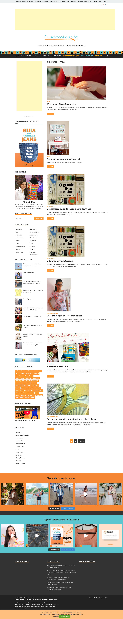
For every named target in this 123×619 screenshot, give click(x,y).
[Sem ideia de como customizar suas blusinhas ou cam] (86, 535)
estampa (33, 383)
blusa (35, 371)
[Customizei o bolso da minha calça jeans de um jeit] (37, 535)
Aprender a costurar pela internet (63, 159)
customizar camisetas (32, 380)
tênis (16, 397)
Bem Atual (18, 1)
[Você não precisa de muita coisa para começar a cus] (110, 535)
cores (22, 380)
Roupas (17, 249)
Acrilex (17, 371)
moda (16, 390)
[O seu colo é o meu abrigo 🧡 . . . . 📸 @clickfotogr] (37, 494)
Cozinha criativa (34, 232)
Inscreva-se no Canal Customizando (26, 420)
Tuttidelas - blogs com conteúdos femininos (40, 602)
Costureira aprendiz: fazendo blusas (64, 315)
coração (17, 380)
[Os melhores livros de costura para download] (77, 190)
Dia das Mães (45, 1)
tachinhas (23, 395)
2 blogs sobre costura (57, 366)
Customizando (26, 56)
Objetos (32, 246)
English (17, 240)
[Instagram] (106, 5)
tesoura (30, 395)
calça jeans (29, 373)
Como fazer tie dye (28, 272)
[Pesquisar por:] (29, 218)
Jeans (17, 243)
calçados (22, 373)
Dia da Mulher (38, 1)
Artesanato (57, 56)
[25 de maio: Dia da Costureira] (77, 83)
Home (17, 56)
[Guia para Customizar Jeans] (29, 166)
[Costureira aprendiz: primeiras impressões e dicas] (77, 400)
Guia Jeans (98, 56)
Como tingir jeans (28, 299)
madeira (38, 388)
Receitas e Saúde (102, 1)
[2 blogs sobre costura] (77, 348)
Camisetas (18, 375)
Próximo (81, 441)
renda (28, 392)
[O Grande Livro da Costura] (77, 242)
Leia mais (50, 113)
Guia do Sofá (73, 1)
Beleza (17, 232)
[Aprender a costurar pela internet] (77, 138)
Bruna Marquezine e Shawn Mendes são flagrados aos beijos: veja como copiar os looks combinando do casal (61, 572)
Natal (32, 390)
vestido (27, 397)
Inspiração (33, 240)
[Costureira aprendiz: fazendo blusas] (77, 295)
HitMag (106, 597)
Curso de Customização (71, 56)
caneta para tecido (28, 375)
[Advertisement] (65, 19)
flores (29, 385)
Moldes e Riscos (20, 246)
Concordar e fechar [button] (64, 616)
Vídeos (32, 397)
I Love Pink (80, 1)
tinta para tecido (38, 395)
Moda (36, 56)
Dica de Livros (50, 206)
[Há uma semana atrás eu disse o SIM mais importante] (110, 494)
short (36, 392)
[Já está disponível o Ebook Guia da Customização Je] (61, 535)
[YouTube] (103, 5)
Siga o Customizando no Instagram (62, 519)
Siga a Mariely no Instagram (61, 478)
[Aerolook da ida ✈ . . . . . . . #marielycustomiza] (61, 494)
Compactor (36, 378)
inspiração (35, 385)
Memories (95, 1)
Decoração (45, 56)
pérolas (23, 392)
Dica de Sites (50, 363)
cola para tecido (19, 378)
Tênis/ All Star (19, 252)
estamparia (18, 385)
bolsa (39, 371)
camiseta (36, 373)
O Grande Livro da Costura (60, 261)
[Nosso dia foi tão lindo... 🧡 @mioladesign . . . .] (12, 494)
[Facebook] (99, 5)
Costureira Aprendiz (52, 313)
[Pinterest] (101, 5)
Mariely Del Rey (87, 1)
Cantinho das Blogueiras (27, 1)
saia (33, 392)
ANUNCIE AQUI (29, 116)
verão (21, 397)
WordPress (99, 597)
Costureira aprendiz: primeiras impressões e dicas (71, 419)
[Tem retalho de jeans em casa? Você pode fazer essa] (12, 535)
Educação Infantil (53, 1)
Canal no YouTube (87, 56)
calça (16, 373)
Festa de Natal (62, 1)
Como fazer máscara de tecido (32, 316)
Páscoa (17, 392)
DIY (28, 383)
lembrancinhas (30, 388)
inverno (17, 388)
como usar (28, 378)
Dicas (24, 383)
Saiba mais (56, 616)
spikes (17, 395)
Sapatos (32, 249)
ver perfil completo (36, 208)
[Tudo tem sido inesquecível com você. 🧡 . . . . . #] (86, 494)
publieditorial (38, 390)
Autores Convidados (26, 371)
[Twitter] (108, 5)
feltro (24, 385)
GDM (68, 1)
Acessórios (18, 229)
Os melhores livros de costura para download (69, 209)
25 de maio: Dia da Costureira (61, 104)
